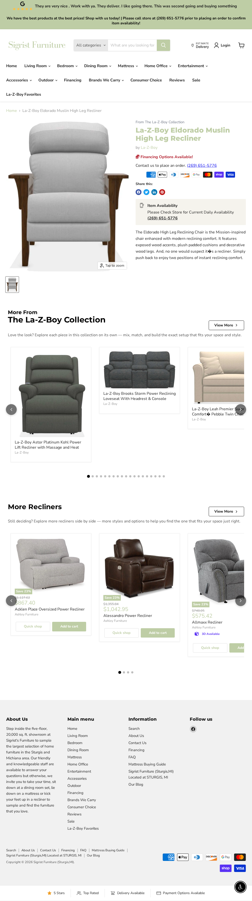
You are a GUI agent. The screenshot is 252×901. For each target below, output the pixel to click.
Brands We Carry (105, 80)
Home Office (156, 66)
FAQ (132, 757)
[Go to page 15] (147, 476)
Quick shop (33, 626)
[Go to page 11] (130, 476)
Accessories (17, 80)
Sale (196, 80)
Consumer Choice (146, 80)
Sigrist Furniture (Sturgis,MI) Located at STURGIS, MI (43, 855)
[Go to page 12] (134, 476)
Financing (72, 80)
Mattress (126, 66)
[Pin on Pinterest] (162, 192)
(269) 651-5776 (202, 165)
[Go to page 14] (143, 476)
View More (223, 325)
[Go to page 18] (159, 476)
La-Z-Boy (149, 147)
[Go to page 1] (88, 476)
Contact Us (137, 742)
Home (11, 66)
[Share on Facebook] (139, 192)
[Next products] (240, 409)
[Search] (163, 45)
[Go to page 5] (105, 476)
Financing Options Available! (166, 157)
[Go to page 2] (93, 476)
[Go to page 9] (122, 476)
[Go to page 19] (164, 476)
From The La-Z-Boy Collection (160, 122)
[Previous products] (11, 409)
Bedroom (66, 66)
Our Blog (135, 784)
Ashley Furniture (26, 614)
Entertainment (191, 66)
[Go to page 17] (155, 476)
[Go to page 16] (151, 476)
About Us (136, 735)
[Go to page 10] (126, 476)
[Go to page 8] (118, 476)
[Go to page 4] (101, 476)
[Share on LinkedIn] (154, 192)
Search (134, 728)
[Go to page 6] (109, 476)
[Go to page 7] (113, 476)
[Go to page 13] (139, 476)
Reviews (177, 80)
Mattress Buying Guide (147, 764)
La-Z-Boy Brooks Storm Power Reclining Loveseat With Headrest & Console (139, 396)
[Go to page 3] (97, 476)
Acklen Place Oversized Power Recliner (50, 609)
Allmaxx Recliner (207, 622)
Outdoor (46, 80)
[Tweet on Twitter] (146, 192)
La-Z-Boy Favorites (23, 94)
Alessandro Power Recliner (127, 615)
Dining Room (96, 66)
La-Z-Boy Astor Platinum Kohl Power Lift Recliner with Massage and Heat (48, 445)
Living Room (36, 66)
